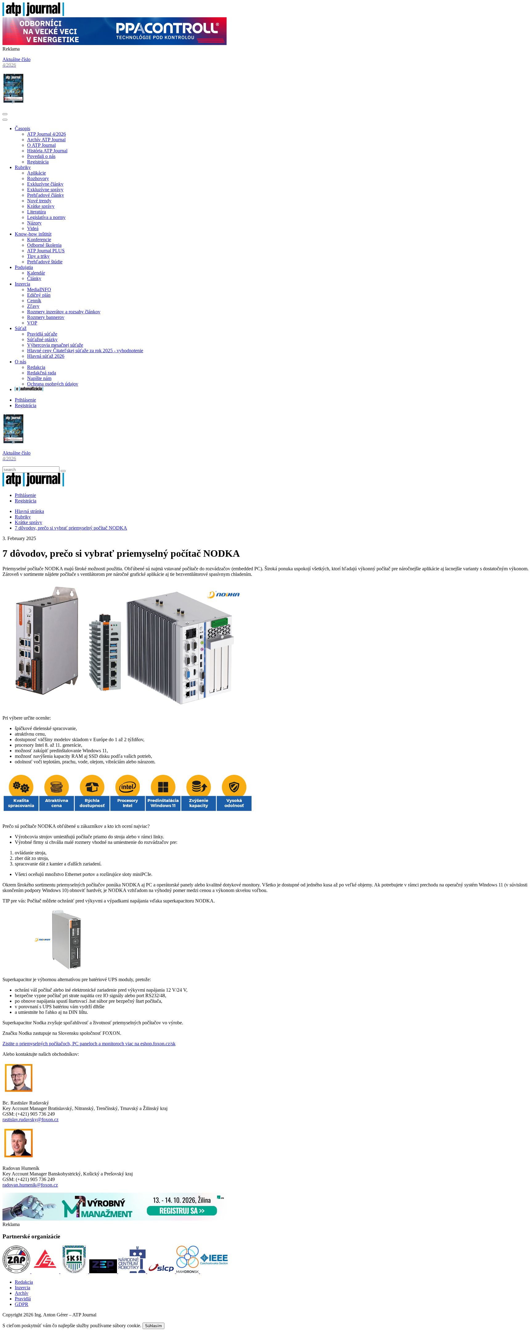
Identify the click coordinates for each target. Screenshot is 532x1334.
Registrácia (38, 161)
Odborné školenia (44, 245)
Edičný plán (38, 295)
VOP (32, 322)
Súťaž (20, 328)
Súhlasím (153, 1326)
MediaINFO (39, 289)
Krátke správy (40, 206)
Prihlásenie (25, 400)
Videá (32, 228)
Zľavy (33, 306)
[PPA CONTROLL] (114, 43)
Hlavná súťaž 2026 (45, 356)
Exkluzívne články (45, 184)
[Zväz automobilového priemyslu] (16, 1271)
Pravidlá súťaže (42, 334)
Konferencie (39, 239)
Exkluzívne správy (45, 189)
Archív (21, 1293)
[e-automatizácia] (29, 389)
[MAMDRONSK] (188, 1271)
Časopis (22, 128)
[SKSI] (74, 1271)
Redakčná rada (41, 372)
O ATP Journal (41, 145)
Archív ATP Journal (46, 139)
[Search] (63, 471)
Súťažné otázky (42, 339)
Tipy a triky (38, 256)
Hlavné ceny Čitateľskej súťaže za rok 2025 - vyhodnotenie (85, 350)
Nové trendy (39, 200)
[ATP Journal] (33, 14)
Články (34, 278)
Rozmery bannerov (45, 317)
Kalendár (36, 272)
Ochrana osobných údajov (52, 383)
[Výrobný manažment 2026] (114, 1218)
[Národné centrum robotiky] (132, 1271)
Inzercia (22, 284)
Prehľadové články (45, 195)
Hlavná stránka (29, 511)
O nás (20, 361)
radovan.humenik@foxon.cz (30, 1184)
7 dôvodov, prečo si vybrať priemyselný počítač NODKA (71, 528)
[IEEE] (214, 1271)
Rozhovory (38, 178)
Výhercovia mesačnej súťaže (55, 345)
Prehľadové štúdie (44, 261)
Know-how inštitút (33, 234)
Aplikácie (36, 173)
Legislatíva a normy (46, 217)
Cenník (34, 300)
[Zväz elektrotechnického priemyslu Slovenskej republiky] (103, 1271)
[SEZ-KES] (45, 1271)
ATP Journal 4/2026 (46, 134)
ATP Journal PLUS (46, 250)
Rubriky (23, 167)
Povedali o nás (41, 156)
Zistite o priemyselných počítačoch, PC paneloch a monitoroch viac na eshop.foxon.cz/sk (88, 1043)
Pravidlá (23, 1298)
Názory (34, 222)
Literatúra (36, 211)
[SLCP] (161, 1271)
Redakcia (36, 367)
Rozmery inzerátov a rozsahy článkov (63, 311)
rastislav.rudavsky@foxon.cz (30, 1119)
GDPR (21, 1304)
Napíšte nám (39, 378)
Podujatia (24, 267)
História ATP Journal (47, 150)
